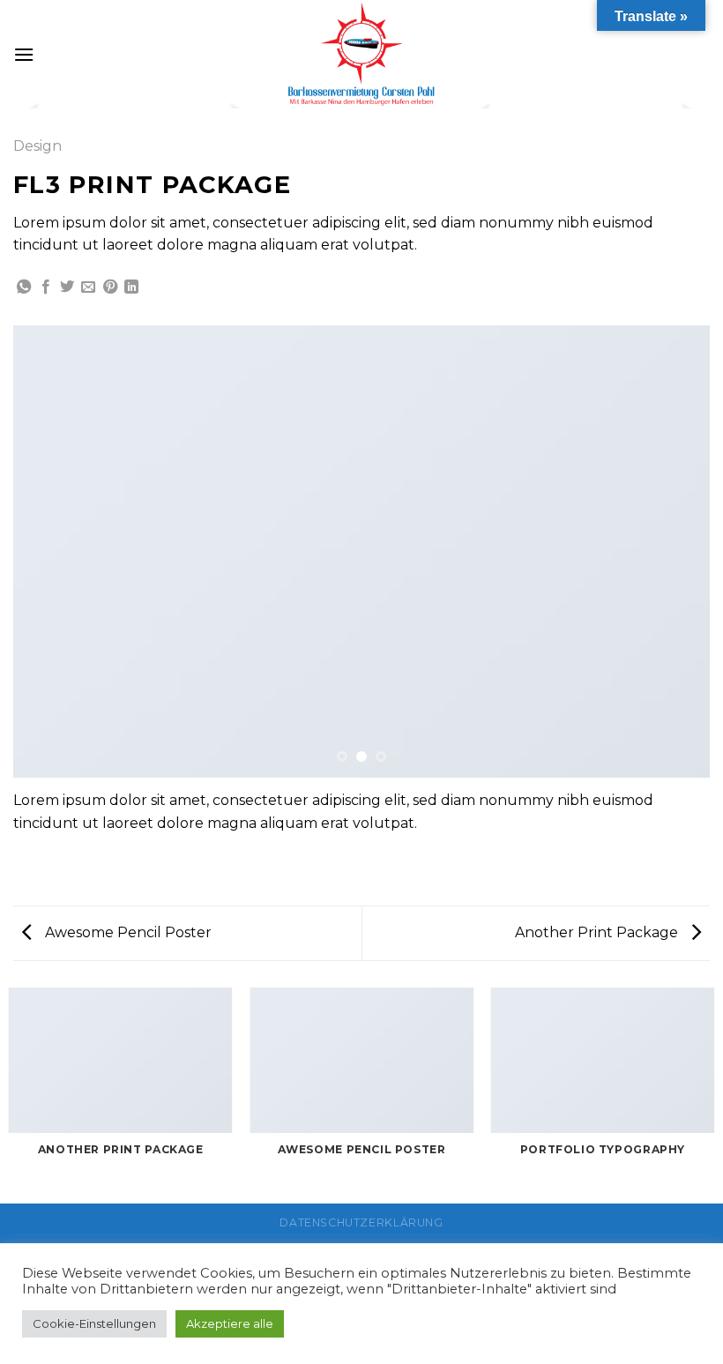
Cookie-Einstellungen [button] (94, 1323)
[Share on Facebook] (46, 287)
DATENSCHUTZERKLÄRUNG (361, 1222)
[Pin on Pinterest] (110, 287)
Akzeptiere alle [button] (229, 1323)
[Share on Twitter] (67, 287)
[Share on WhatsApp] (24, 287)
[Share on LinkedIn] (131, 287)
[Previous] (49, 551)
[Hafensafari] (361, 54)
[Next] (673, 551)
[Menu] (23, 54)
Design (37, 146)
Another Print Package (598, 932)
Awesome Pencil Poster (126, 932)
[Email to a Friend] (88, 287)
